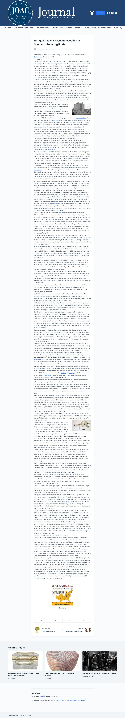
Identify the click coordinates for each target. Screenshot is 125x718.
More (116, 28)
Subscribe (101, 13)
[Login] (92, 13)
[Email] (116, 13)
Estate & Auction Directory (62, 28)
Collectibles (38, 57)
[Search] (121, 28)
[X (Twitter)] (55, 620)
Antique (61, 212)
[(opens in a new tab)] (62, 594)
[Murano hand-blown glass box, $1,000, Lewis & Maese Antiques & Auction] (25, 661)
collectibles (46, 145)
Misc (73, 49)
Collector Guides (43, 28)
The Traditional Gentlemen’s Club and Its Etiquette (99, 673)
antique (78, 118)
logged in (42, 696)
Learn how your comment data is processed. (70, 700)
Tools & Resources (104, 28)
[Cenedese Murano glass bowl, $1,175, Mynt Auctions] (62, 661)
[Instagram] (112, 13)
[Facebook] (108, 13)
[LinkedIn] (84, 620)
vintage (52, 120)
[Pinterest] (70, 620)
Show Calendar (90, 28)
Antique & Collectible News (24, 28)
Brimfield (78, 28)
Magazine (8, 28)
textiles (83, 118)
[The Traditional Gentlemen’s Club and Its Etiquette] (99, 661)
